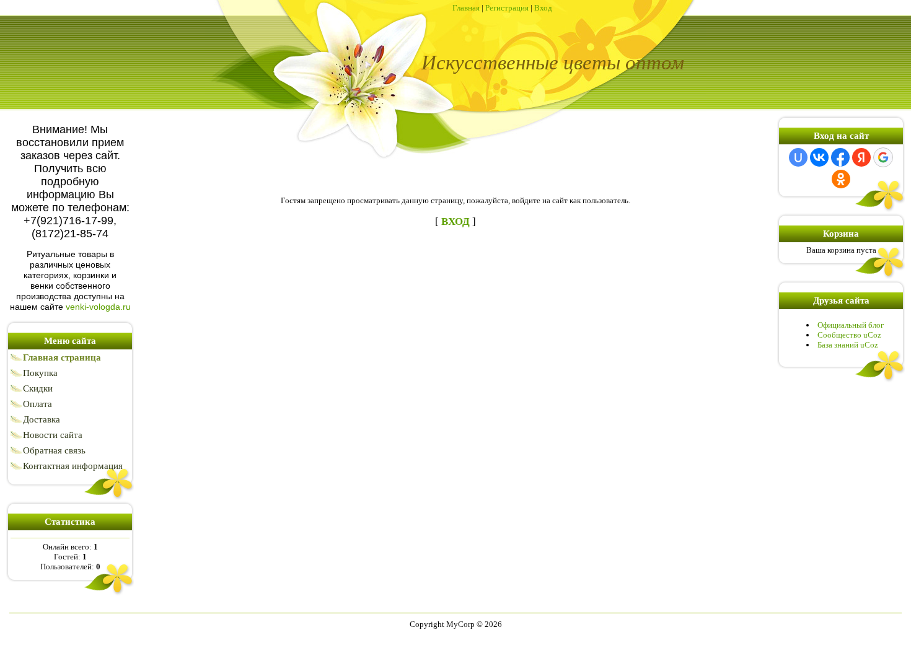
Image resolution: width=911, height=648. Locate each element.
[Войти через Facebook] (840, 157)
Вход (543, 7)
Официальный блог (850, 325)
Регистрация (507, 7)
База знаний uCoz (847, 344)
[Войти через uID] (798, 157)
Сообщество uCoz (849, 334)
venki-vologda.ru (98, 307)
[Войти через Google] (883, 157)
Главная (466, 7)
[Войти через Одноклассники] (841, 179)
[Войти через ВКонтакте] (819, 157)
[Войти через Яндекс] (861, 157)
